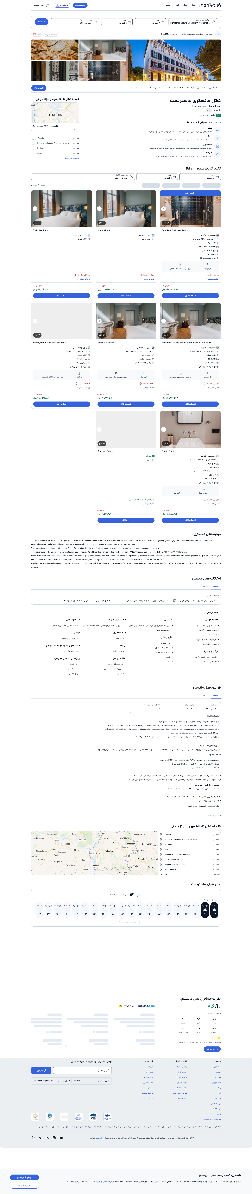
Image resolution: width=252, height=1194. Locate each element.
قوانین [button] (167, 88)
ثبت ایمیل (41, 1054)
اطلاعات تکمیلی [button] (181, 1045)
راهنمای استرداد (181, 1050)
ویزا (219, 1071)
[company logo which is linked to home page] (209, 5)
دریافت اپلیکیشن (147, 1077)
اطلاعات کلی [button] (214, 88)
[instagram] (54, 1121)
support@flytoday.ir (43, 1064)
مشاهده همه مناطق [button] (71, 158)
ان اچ (121, 945)
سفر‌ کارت (150, 1071)
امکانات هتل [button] (178, 88)
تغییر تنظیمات (24, 1185)
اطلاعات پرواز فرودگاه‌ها (212, 1103)
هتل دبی (156, 1110)
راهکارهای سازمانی (181, 1082)
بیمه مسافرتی (216, 1087)
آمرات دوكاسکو (213, 964)
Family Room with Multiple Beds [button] (49, 341)
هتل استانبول (166, 1110)
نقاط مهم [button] (157, 88)
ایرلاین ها (207, 1110)
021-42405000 (79, 1064)
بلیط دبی (187, 1110)
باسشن (72, 945)
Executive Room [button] (105, 341)
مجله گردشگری (148, 1066)
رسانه (151, 1082)
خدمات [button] (218, 1045)
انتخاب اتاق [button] (201, 88)
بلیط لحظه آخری (85, 1110)
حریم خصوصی (108, 1181)
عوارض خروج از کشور (180, 1077)
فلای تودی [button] (149, 1045)
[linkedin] (47, 1121)
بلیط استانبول (197, 1110)
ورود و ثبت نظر (212, 1028)
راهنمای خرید (182, 1056)
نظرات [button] (138, 88)
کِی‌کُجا (219, 1098)
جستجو (41, 21)
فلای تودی (99, 1122)
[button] (167, 5)
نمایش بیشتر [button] (215, 814)
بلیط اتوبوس (216, 1066)
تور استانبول (56, 1110)
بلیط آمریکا (97, 1110)
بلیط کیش (127, 1110)
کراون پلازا (71, 955)
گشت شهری (217, 1082)
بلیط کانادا (107, 1110)
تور (220, 1077)
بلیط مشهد (177, 1110)
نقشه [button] (75, 129)
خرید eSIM (217, 1093)
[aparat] (33, 1121)
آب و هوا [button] (147, 88)
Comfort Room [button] (105, 450)
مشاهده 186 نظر (148, 1033)
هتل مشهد (147, 1110)
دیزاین (168, 945)
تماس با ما (149, 1056)
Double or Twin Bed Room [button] (175, 229)
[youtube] (61, 1121)
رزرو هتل (209, 34)
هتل (185, 5)
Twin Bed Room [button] (41, 229)
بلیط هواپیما (216, 1050)
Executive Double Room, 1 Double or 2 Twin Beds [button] (186, 341)
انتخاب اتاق (39, 88)
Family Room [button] (168, 450)
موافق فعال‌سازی (24, 1177)
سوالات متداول (182, 1066)
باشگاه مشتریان (181, 1071)
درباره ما (150, 1050)
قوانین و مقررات (181, 1061)
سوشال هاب (118, 955)
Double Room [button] (104, 229)
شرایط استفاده (95, 1181)
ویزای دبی (73, 1110)
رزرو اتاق (126, 519)
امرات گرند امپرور (212, 955)
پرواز (193, 5)
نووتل (216, 945)
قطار (177, 5)
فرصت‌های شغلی (147, 1061)
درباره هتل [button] (190, 88)
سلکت (168, 955)
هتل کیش (137, 1110)
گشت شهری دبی (44, 1110)
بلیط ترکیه (117, 1110)
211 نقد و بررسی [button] (204, 115)
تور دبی (65, 1110)
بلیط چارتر (217, 1110)
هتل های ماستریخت (195, 34)
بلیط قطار (217, 1061)
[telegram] (40, 1121)
